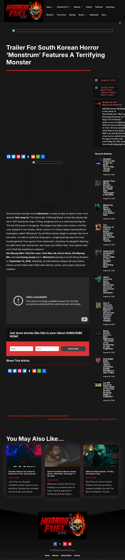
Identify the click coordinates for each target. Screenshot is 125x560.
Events (77, 555)
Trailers (89, 7)
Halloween (94, 15)
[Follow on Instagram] (65, 544)
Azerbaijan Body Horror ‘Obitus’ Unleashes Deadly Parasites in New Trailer (108, 366)
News (49, 7)
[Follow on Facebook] (55, 544)
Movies (77, 7)
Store (104, 15)
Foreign (104, 87)
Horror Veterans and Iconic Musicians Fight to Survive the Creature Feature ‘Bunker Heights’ (108, 312)
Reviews (50, 15)
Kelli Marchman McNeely (112, 103)
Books (81, 15)
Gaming (72, 15)
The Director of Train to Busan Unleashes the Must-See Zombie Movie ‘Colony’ (109, 233)
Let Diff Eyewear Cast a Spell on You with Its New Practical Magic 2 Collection (108, 390)
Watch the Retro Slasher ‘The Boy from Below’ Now (109, 210)
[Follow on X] (60, 544)
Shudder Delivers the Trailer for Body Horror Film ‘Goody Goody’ (22, 472)
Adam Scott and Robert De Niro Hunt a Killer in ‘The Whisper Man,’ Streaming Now (109, 259)
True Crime (61, 15)
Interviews (110, 7)
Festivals (99, 7)
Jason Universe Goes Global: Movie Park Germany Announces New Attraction (108, 285)
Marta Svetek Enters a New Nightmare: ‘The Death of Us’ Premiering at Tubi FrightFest (108, 340)
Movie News (66, 555)
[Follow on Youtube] (70, 544)
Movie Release (107, 91)
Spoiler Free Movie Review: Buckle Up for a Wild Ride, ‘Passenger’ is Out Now (109, 188)
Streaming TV (62, 7)
